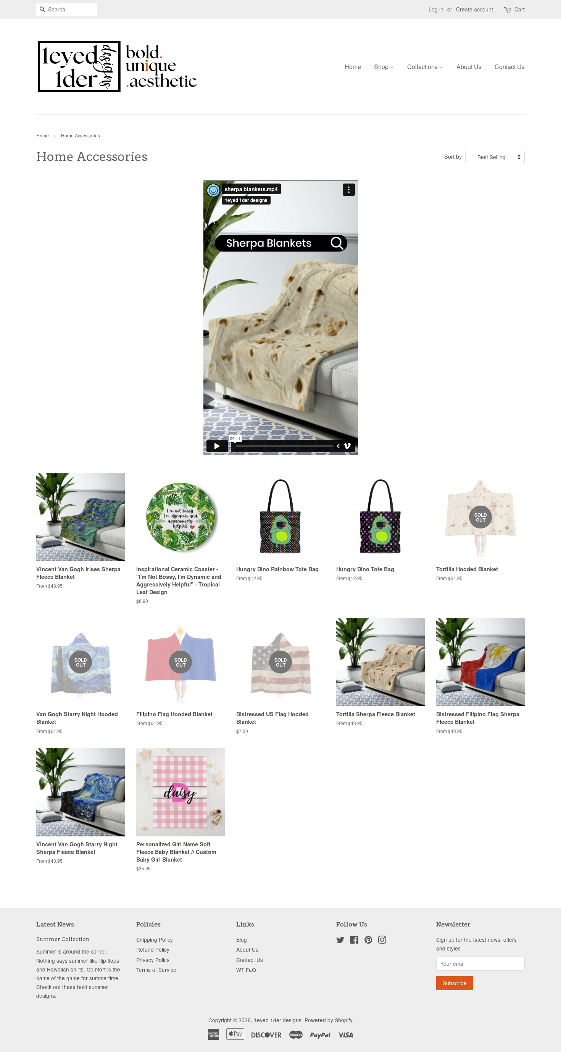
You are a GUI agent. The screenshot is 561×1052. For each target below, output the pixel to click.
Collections (423, 66)
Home (353, 66)
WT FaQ (246, 969)
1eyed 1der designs (277, 1020)
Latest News (55, 924)
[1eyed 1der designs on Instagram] (382, 941)
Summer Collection (63, 939)
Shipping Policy (154, 939)
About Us (469, 66)
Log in (436, 9)
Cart (519, 9)
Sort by (453, 156)
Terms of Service (156, 969)
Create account (474, 9)
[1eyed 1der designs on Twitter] (340, 941)
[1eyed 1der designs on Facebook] (354, 941)
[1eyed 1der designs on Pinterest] (368, 941)
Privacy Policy (152, 959)
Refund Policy (152, 949)
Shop (382, 66)
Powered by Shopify (329, 1020)
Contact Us (510, 66)
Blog (241, 939)
